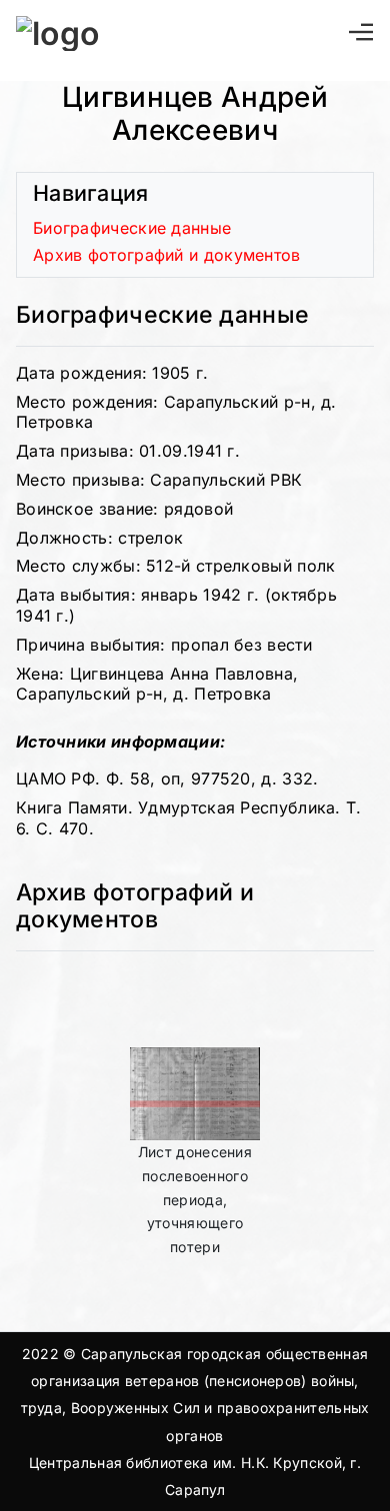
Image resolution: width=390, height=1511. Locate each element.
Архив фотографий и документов (167, 255)
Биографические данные (132, 228)
